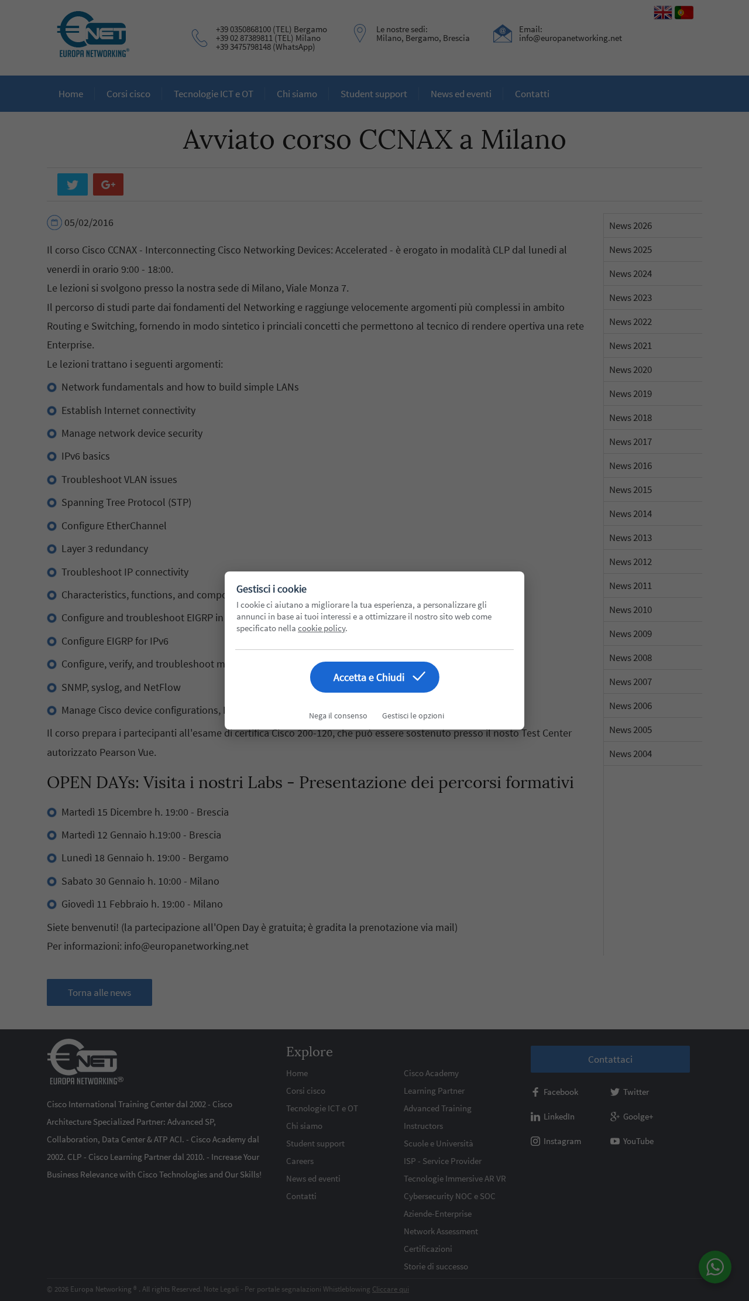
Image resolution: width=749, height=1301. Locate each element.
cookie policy (321, 628)
